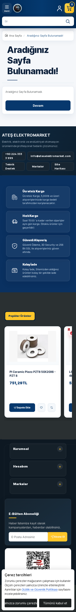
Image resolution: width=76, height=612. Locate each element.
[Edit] (13, 507)
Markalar (38, 166)
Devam (38, 106)
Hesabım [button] (20, 466)
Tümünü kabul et (55, 603)
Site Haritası (60, 166)
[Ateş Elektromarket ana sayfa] (33, 8)
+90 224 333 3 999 (13, 156)
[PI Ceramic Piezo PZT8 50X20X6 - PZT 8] (32, 346)
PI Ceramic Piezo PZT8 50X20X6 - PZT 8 (33, 374)
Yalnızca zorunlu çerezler (21, 603)
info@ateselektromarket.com (51, 156)
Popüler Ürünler (20, 315)
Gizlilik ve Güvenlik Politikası (40, 589)
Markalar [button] (20, 484)
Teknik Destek (10, 166)
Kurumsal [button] (21, 449)
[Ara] (67, 21)
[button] (22, 407)
